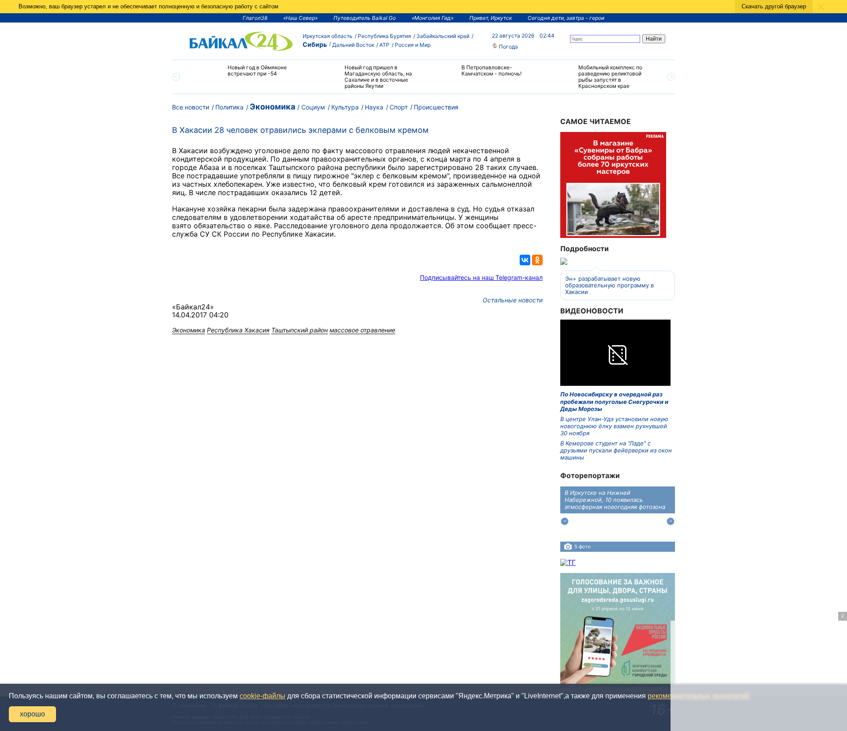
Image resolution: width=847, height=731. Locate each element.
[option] (248, 74)
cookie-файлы (262, 696)
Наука (374, 107)
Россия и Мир (413, 44)
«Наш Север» (300, 18)
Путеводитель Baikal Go (365, 18)
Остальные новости (513, 300)
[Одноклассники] (537, 260)
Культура (345, 107)
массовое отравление (362, 330)
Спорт (399, 107)
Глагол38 (255, 18)
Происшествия (436, 107)
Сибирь (315, 44)
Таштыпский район (299, 330)
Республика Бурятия (384, 36)
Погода (508, 46)
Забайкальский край (442, 36)
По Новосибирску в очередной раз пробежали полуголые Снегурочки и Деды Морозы (614, 401)
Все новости (190, 107)
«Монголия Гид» (432, 18)
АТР (384, 44)
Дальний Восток (353, 44)
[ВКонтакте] (525, 260)
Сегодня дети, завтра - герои (566, 18)
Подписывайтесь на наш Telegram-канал (481, 277)
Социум (313, 107)
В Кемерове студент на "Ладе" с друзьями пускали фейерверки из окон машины (616, 450)
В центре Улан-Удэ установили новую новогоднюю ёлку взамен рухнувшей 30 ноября (614, 426)
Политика (229, 107)
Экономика (272, 106)
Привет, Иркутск (490, 18)
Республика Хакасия (238, 330)
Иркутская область (327, 36)
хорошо (32, 714)
